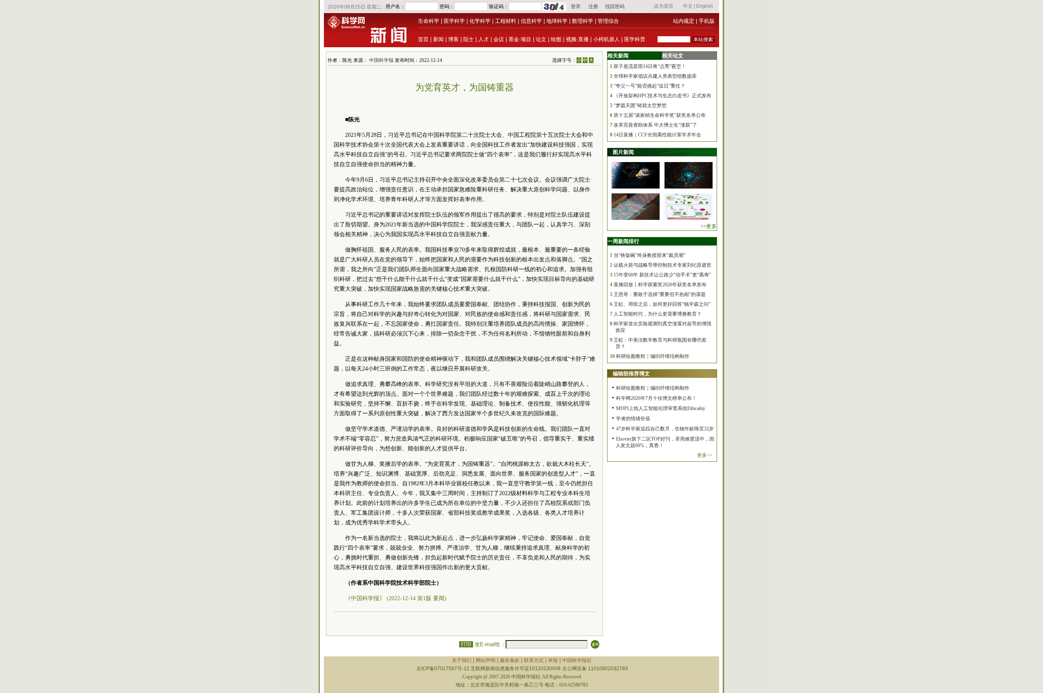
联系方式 (534, 660)
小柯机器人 (606, 39)
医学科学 (454, 21)
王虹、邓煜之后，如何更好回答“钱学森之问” (662, 304)
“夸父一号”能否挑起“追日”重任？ (649, 86)
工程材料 (505, 21)
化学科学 (480, 21)
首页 (423, 39)
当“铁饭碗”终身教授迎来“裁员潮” (649, 255)
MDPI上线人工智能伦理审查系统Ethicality (660, 408)
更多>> (705, 455)
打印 (466, 644)
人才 (483, 39)
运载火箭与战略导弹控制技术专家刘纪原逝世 (662, 265)
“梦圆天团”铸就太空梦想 (640, 105)
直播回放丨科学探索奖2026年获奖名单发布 (660, 284)
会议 (498, 39)
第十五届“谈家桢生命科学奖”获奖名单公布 (660, 115)
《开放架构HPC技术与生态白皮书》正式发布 (662, 96)
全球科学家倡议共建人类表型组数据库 (655, 76)
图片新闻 (623, 152)
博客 (453, 39)
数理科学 (582, 21)
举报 (553, 660)
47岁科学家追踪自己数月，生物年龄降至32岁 (665, 429)
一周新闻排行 (623, 241)
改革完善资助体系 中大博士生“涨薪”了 (655, 125)
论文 (541, 39)
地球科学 (557, 21)
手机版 (707, 21)
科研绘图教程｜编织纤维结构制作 (652, 356)
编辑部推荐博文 (631, 374)
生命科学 (428, 21)
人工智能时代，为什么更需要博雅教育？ (658, 314)
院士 (468, 39)
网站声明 (485, 660)
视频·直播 (577, 39)
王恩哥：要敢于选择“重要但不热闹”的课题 (660, 294)
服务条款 (509, 660)
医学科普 (634, 39)
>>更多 (708, 226)
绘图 (556, 39)
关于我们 (461, 660)
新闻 (438, 39)
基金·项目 (519, 39)
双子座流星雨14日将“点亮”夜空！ (650, 66)
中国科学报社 (577, 660)
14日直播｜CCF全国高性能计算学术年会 (657, 135)
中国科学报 (381, 60)
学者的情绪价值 (633, 418)
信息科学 (531, 21)
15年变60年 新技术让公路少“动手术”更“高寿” (662, 275)
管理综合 (608, 21)
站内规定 (683, 21)
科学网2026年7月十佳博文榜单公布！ (656, 398)
